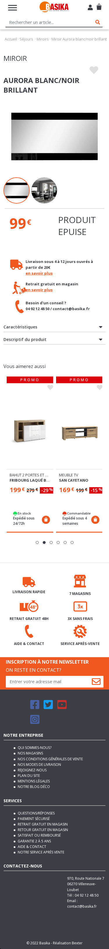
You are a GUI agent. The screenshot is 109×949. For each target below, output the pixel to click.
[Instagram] (35, 722)
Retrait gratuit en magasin (42, 824)
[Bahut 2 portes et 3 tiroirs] (30, 431)
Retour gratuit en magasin (42, 829)
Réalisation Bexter (68, 943)
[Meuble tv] (79, 431)
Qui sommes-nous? (34, 747)
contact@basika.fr (82, 906)
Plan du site (28, 775)
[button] (37, 542)
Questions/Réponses (36, 813)
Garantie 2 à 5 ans (34, 841)
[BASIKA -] (54, 7)
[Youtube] (62, 707)
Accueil (11, 39)
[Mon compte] (90, 8)
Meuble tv (68, 475)
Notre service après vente (40, 852)
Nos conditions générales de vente (50, 759)
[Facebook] (35, 707)
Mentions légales (33, 781)
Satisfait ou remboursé (39, 835)
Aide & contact (31, 846)
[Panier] (99, 4)
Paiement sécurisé (33, 818)
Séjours (26, 39)
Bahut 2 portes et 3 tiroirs (36, 475)
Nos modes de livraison (39, 764)
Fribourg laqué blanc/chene (40, 480)
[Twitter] (48, 707)
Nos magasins (30, 753)
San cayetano (73, 480)
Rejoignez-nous (32, 770)
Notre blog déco (33, 786)
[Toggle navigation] (12, 8)
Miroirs (43, 39)
